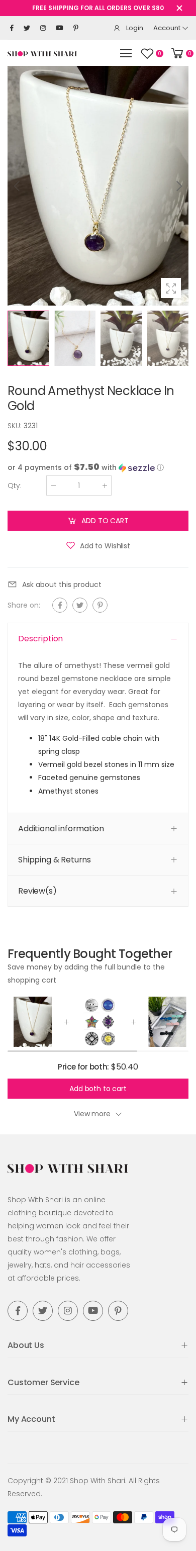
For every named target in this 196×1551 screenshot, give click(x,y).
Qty (15, 485)
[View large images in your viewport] (171, 288)
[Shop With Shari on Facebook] (12, 28)
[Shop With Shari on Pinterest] (75, 28)
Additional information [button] (61, 828)
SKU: (16, 426)
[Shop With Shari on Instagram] (43, 28)
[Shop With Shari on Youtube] (59, 28)
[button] (178, 186)
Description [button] (40, 638)
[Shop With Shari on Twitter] (27, 28)
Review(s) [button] (37, 891)
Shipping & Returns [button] (54, 859)
